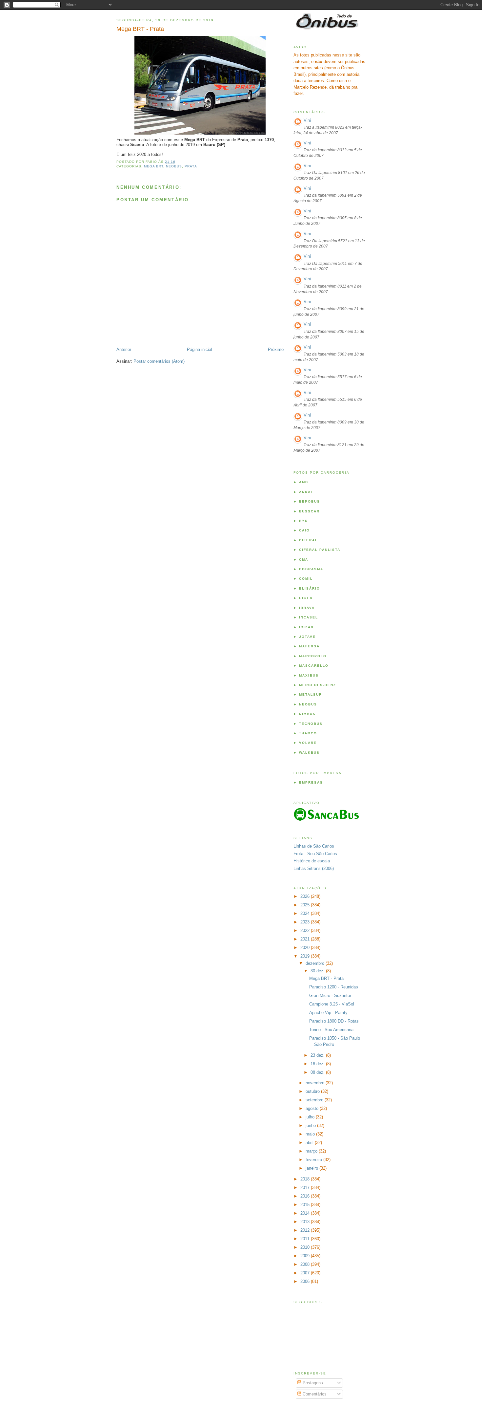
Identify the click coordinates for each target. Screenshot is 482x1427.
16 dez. (318, 1063)
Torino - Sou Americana (331, 1029)
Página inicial (199, 349)
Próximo (276, 349)
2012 (305, 1230)
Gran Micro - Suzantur (330, 995)
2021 (305, 939)
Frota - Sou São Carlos (315, 853)
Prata (191, 166)
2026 (305, 896)
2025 (305, 904)
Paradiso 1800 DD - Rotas (334, 1021)
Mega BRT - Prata (140, 29)
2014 (305, 1213)
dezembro (316, 963)
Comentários (314, 1394)
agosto (313, 1108)
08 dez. (318, 1072)
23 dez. (318, 1055)
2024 (305, 913)
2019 (305, 956)
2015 (305, 1204)
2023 (305, 921)
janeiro (312, 1168)
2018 (305, 1179)
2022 (305, 930)
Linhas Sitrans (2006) (313, 868)
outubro (313, 1091)
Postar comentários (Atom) (159, 361)
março (312, 1151)
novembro (316, 1082)
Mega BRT (153, 166)
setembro (315, 1099)
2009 (305, 1255)
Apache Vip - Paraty (328, 1012)
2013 (305, 1221)
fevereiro (314, 1159)
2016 (305, 1196)
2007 (305, 1272)
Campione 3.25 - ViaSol (331, 1004)
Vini (307, 120)
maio (311, 1134)
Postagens (312, 1382)
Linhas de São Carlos (313, 846)
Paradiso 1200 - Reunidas (333, 986)
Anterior (123, 349)
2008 (305, 1264)
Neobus (174, 166)
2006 (305, 1281)
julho (311, 1116)
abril (310, 1142)
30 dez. (318, 970)
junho (311, 1125)
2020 (305, 947)
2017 (305, 1187)
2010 (305, 1247)
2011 (305, 1238)
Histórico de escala (311, 860)
